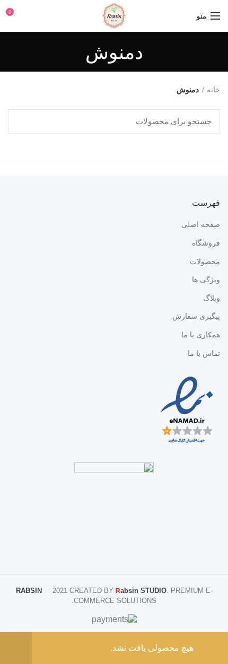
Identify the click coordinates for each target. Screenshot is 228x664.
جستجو (22, 121)
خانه (213, 89)
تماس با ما (204, 353)
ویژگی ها (206, 279)
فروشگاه (206, 243)
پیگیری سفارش (196, 316)
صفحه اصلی (200, 224)
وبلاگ (211, 298)
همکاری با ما (200, 334)
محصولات (205, 261)
